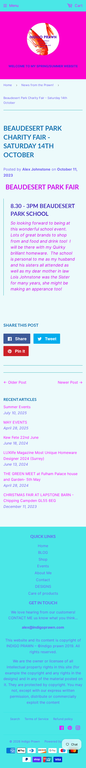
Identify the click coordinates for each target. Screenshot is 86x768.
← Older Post (14, 382)
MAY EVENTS (15, 422)
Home (7, 85)
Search (15, 719)
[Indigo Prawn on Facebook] (61, 728)
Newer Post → (70, 382)
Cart (78, 5)
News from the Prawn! (37, 85)
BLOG (43, 552)
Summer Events (17, 407)
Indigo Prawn (30, 741)
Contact (43, 579)
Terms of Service (37, 719)
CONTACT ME (20, 618)
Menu (14, 5)
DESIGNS (43, 586)
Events (43, 566)
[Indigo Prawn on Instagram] (78, 728)
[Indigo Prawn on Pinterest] (69, 728)
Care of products (43, 593)
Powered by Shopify (58, 741)
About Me (43, 573)
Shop (43, 559)
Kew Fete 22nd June (21, 437)
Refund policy (63, 719)
